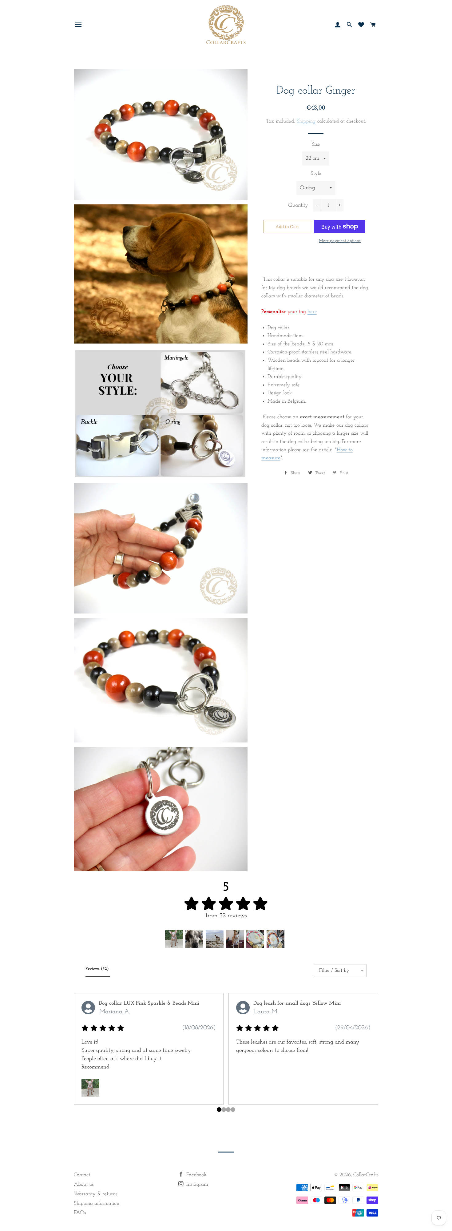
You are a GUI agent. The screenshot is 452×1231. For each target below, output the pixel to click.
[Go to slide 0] (219, 1109)
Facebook (196, 1174)
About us (83, 1184)
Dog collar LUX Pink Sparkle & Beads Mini (149, 1003)
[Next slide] (371, 1058)
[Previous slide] (81, 1058)
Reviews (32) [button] (97, 969)
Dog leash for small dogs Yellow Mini (297, 1003)
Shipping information (96, 1203)
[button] (174, 939)
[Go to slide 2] (228, 1109)
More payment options (340, 241)
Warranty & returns (95, 1194)
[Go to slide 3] (233, 1109)
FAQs (80, 1212)
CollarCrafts (365, 1174)
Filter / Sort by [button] (334, 970)
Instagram (196, 1184)
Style (316, 173)
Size (315, 144)
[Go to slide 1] (223, 1109)
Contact (82, 1174)
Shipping (305, 121)
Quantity (298, 205)
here (312, 311)
